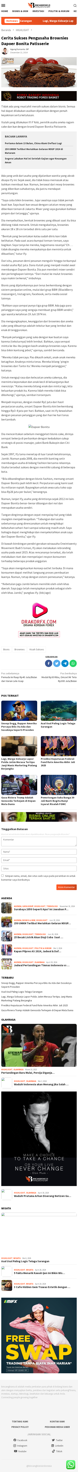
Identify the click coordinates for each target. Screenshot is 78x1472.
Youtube (22, 1451)
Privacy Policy (19, 1427)
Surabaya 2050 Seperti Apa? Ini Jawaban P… (41, 909)
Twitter (59, 1440)
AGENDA (17, 906)
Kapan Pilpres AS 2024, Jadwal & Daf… (37, 951)
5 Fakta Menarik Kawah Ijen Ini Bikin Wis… (39, 1273)
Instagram (22, 1445)
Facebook (22, 1440)
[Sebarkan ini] (48, 663)
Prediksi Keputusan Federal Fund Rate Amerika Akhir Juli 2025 (58, 762)
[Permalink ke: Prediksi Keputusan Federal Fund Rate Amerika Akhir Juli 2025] (59, 746)
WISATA (16, 1258)
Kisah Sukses (37, 649)
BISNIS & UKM (28, 920)
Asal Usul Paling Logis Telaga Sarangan (21, 991)
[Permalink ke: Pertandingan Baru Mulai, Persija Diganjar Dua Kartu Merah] (39, 1045)
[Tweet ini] (56, 663)
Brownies (20, 649)
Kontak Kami (57, 1421)
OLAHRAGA (39, 962)
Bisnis (6, 649)
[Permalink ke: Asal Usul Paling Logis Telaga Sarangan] (59, 711)
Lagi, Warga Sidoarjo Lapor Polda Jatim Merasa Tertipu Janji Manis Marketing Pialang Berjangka (19, 763)
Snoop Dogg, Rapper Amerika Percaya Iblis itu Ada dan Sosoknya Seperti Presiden (19, 727)
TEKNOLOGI (52, 906)
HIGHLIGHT (40, 906)
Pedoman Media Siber (57, 1427)
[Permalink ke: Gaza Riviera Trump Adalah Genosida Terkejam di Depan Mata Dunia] (19, 785)
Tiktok (59, 1451)
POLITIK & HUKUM (43, 948)
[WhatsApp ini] (73, 663)
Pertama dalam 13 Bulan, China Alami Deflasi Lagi (33, 143)
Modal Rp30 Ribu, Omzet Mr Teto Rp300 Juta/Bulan (59, 677)
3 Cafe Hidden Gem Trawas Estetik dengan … (42, 1287)
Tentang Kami (20, 1421)
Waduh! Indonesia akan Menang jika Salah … (41, 1084)
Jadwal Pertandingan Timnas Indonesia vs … (41, 965)
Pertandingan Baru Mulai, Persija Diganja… (28, 1072)
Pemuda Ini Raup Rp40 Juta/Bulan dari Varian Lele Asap (19, 677)
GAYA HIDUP (27, 906)
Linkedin (59, 1445)
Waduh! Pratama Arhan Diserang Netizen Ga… (42, 1196)
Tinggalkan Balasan (14, 829)
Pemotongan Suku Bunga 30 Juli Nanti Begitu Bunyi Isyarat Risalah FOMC (57, 801)
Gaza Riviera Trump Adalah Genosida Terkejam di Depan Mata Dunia (18, 801)
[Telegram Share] (65, 663)
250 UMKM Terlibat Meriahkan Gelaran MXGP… (42, 923)
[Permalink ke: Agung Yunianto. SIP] (5, 50)
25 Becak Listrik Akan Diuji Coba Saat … (38, 937)
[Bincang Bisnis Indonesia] (39, 5)
